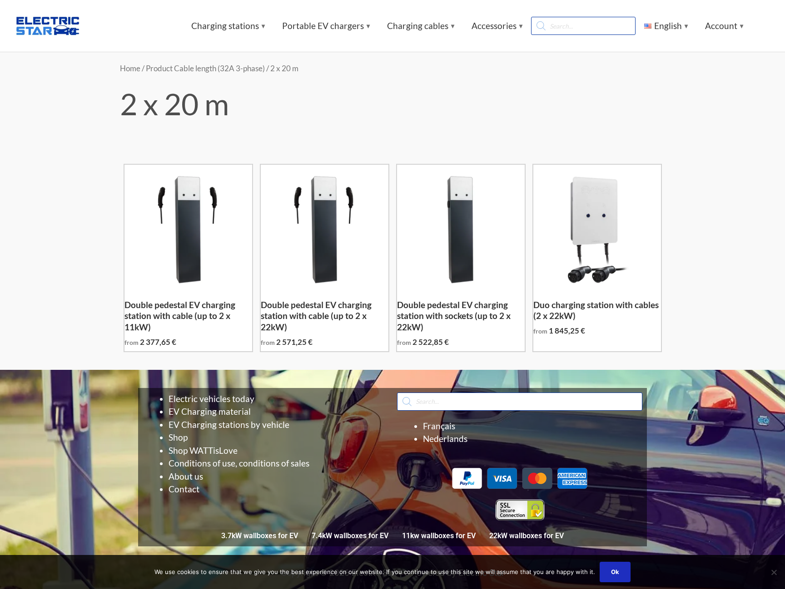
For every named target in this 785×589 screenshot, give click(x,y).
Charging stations (225, 25)
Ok (615, 571)
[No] (773, 572)
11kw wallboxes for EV (439, 535)
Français (439, 426)
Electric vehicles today (211, 398)
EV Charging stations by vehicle (229, 424)
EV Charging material (210, 411)
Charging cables (417, 25)
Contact (184, 489)
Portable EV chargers (323, 25)
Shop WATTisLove (203, 450)
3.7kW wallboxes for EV (259, 535)
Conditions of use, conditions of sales (239, 463)
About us (186, 476)
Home (130, 68)
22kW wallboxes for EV (526, 535)
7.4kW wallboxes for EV (350, 535)
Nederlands (445, 438)
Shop (178, 437)
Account (721, 25)
